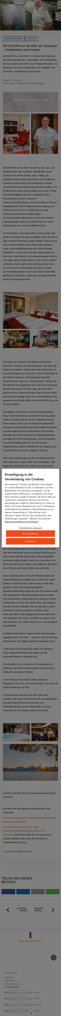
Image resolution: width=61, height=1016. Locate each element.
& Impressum (31, 521)
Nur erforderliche (30, 533)
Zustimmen (30, 541)
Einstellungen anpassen (30, 527)
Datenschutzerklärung (15, 521)
